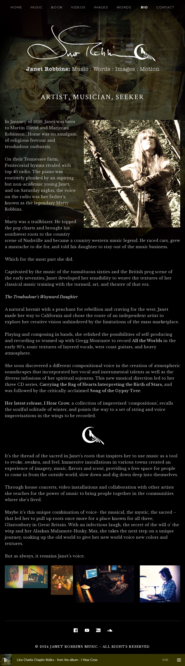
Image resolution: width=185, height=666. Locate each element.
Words (124, 7)
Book (57, 7)
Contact (165, 7)
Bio (144, 7)
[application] (92, 660)
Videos (78, 7)
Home (16, 7)
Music (37, 7)
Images (101, 7)
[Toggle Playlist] (179, 660)
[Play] (6, 660)
